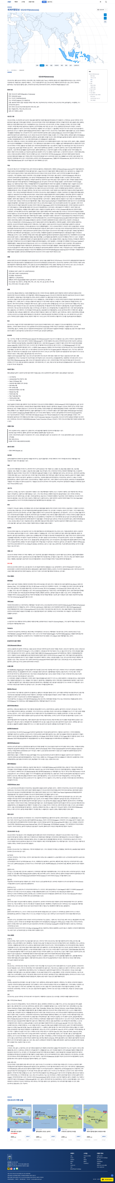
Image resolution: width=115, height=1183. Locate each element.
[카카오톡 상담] (8, 1169)
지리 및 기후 (93, 77)
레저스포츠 (92, 96)
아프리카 (56, 65)
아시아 (42, 65)
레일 (85, 1157)
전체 (37, 65)
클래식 (85, 1161)
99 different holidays (75, 1169)
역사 (91, 79)
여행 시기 (92, 91)
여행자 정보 (92, 87)
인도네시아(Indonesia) (94, 74)
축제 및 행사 (93, 85)
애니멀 (85, 1159)
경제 (91, 81)
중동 (47, 65)
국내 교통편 (92, 100)
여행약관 (16, 1179)
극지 (71, 1167)
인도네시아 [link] (21, 70)
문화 (91, 83)
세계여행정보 (14, 70)
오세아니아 (76, 65)
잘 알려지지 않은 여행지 (95, 94)
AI (100, 2)
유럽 (51, 65)
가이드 (44, 1)
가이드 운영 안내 (100, 1167)
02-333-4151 (15, 1162)
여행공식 (99, 1163)
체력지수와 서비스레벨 (102, 1165)
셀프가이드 (50, 1)
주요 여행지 (92, 92)
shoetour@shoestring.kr (36, 1179)
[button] (14, 22)
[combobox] (102, 9)
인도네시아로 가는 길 (95, 98)
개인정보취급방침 (10, 1179)
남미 (71, 65)
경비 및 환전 (93, 89)
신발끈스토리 (99, 1156)
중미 (66, 65)
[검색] (106, 1)
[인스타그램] (11, 1169)
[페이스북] (14, 1169)
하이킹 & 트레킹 (87, 1156)
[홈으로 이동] (9, 2)
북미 (62, 65)
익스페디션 (86, 1163)
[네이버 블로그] (17, 1169)
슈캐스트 (99, 1159)
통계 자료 (92, 76)
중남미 (71, 1161)
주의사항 (28, 1179)
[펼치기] (89, 83)
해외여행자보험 (22, 1179)
